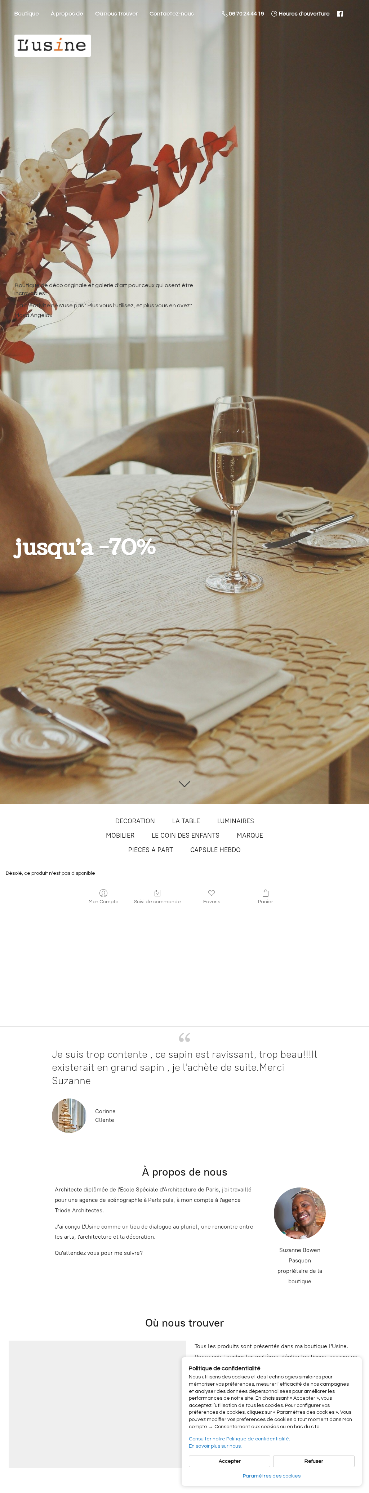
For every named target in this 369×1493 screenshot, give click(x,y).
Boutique (26, 14)
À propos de (67, 14)
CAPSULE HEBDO (215, 850)
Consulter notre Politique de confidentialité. (239, 1438)
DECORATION (135, 821)
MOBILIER (120, 835)
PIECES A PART (150, 850)
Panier (265, 901)
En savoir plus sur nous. (215, 1446)
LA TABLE (186, 821)
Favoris (211, 901)
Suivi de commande (157, 901)
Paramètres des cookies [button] (272, 1476)
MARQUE (250, 835)
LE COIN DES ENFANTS (185, 835)
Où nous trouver (116, 14)
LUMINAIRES (235, 821)
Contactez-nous (172, 14)
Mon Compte (104, 901)
